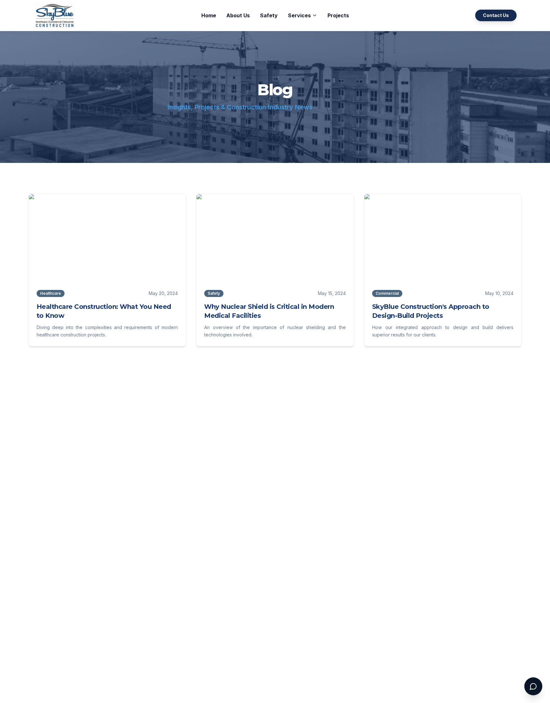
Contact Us (496, 15)
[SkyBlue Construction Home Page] (54, 15)
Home (208, 15)
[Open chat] (533, 686)
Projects (338, 15)
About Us (238, 15)
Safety (269, 15)
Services (299, 15)
